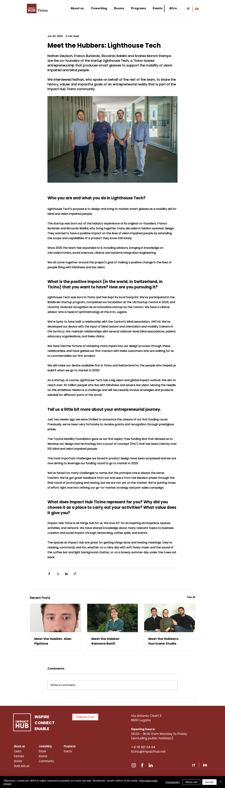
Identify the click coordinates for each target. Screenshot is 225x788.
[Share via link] (75, 573)
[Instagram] (134, 765)
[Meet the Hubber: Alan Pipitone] (55, 618)
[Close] (221, 782)
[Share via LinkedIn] (66, 573)
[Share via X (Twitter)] (57, 573)
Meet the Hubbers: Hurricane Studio (163, 641)
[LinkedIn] (150, 765)
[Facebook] (142, 765)
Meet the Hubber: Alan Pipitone (52, 641)
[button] (85, 717)
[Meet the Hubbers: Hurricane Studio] (169, 618)
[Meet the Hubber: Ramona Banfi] (112, 618)
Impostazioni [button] (173, 782)
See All (191, 597)
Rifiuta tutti (191, 782)
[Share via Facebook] (49, 573)
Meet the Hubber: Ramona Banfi (105, 641)
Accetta (209, 782)
